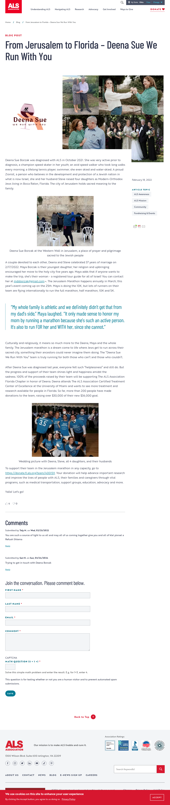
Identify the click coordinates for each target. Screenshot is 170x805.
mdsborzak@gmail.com (29, 281)
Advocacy (93, 9)
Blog (18, 22)
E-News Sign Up (71, 775)
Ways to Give (126, 9)
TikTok (44, 763)
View (149, 2)
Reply (7, 546)
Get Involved (109, 9)
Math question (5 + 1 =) (30, 661)
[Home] (13, 6)
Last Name (21, 604)
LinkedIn (29, 763)
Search (122, 2)
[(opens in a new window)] (110, 745)
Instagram (15, 763)
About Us (11, 775)
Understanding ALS (40, 9)
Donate (155, 9)
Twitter (22, 763)
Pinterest (51, 763)
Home (8, 22)
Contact (28, 775)
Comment (20, 631)
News (42, 775)
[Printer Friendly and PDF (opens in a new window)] (139, 226)
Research (79, 9)
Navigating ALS (62, 9)
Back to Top (81, 717)
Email (17, 617)
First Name (21, 590)
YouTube (37, 763)
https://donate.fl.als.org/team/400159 (30, 473)
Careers (92, 775)
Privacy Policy (68, 798)
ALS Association (14, 745)
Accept (157, 797)
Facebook (7, 763)
